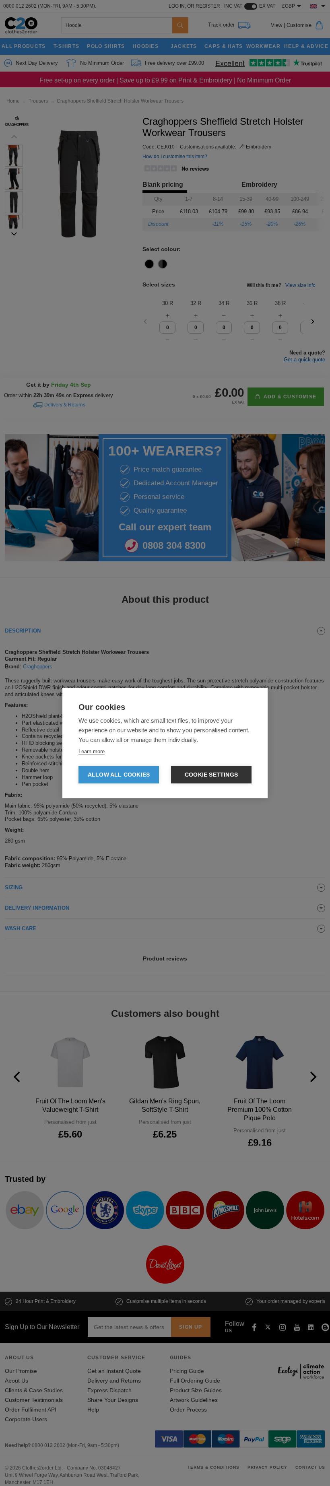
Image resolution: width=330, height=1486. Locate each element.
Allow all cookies (119, 775)
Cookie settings (211, 775)
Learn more (91, 751)
